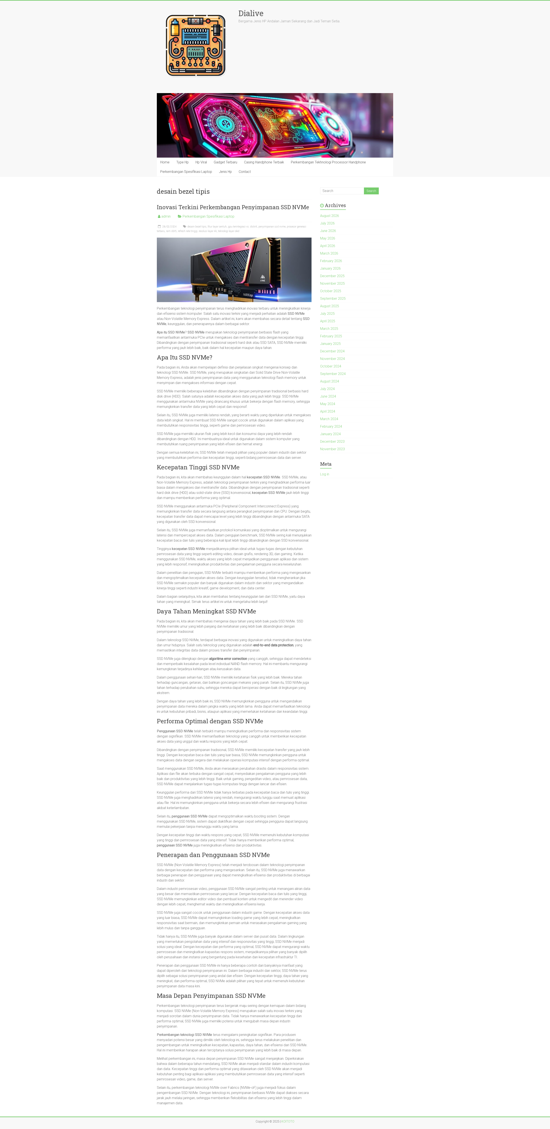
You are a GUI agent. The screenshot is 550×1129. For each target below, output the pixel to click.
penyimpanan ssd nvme (272, 226)
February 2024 (331, 426)
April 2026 (327, 246)
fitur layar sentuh (217, 226)
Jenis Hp (225, 172)
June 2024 (328, 396)
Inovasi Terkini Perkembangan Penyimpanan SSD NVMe (233, 207)
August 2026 (329, 216)
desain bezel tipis (196, 226)
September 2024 (333, 374)
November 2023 (332, 449)
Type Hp (182, 162)
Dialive (250, 13)
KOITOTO (287, 1121)
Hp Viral (201, 162)
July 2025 (327, 314)
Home (165, 162)
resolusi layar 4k (208, 231)
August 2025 (329, 306)
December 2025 (332, 276)
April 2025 (327, 321)
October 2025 (330, 291)
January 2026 (330, 268)
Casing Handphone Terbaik (264, 162)
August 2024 (329, 381)
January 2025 (330, 344)
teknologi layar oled (228, 231)
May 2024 (327, 404)
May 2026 (327, 238)
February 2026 (331, 261)
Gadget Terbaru (225, 162)
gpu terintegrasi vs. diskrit (242, 226)
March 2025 (329, 329)
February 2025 (331, 336)
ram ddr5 (171, 231)
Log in (324, 474)
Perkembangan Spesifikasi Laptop (186, 172)
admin (166, 216)
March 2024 (329, 419)
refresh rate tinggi (187, 231)
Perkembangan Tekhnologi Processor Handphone (328, 162)
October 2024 (330, 366)
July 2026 (327, 223)
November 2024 (332, 359)
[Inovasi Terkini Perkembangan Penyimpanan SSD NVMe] (234, 240)
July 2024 (327, 389)
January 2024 (330, 434)
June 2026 (328, 231)
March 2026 (329, 253)
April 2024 (327, 411)
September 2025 (333, 298)
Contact (245, 172)
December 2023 (332, 441)
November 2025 (332, 283)
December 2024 (332, 351)
